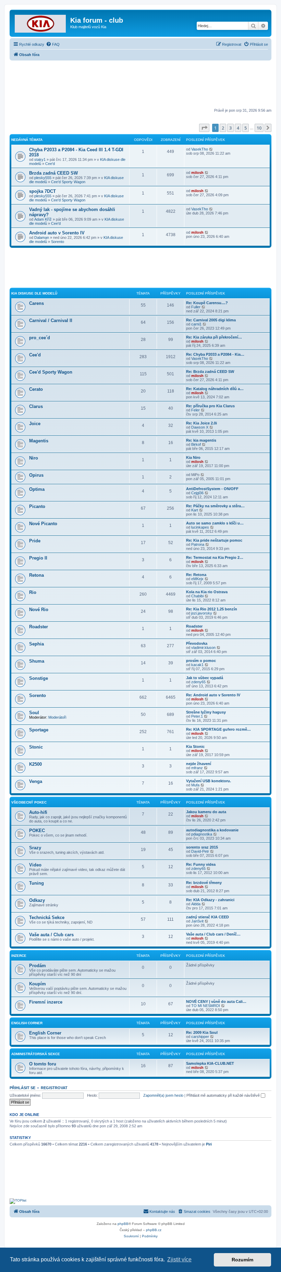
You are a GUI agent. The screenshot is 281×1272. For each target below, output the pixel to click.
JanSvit (197, 921)
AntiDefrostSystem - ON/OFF (212, 489)
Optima (37, 489)
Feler (195, 410)
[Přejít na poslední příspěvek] (211, 149)
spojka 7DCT (42, 191)
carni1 (196, 324)
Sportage (38, 729)
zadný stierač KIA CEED (207, 917)
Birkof (196, 444)
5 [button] (245, 128)
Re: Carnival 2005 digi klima (211, 320)
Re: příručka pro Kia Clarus (210, 406)
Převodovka (196, 643)
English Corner (45, 1033)
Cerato (36, 389)
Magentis (38, 440)
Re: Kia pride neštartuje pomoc (214, 540)
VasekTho (199, 149)
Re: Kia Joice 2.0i (201, 423)
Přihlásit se (22, 1088)
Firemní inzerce (45, 1002)
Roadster (38, 626)
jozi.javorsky (201, 613)
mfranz (197, 768)
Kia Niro (193, 457)
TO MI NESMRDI (205, 1006)
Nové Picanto (43, 523)
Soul (34, 712)
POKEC (37, 830)
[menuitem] (53, 44)
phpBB (123, 1224)
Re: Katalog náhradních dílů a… (215, 389)
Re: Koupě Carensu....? (207, 303)
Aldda (195, 904)
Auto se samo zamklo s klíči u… (215, 523)
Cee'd (50, 164)
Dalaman (41, 237)
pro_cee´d (39, 337)
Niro (33, 458)
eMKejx (197, 579)
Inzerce (18, 956)
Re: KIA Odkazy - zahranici (210, 900)
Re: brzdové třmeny (204, 883)
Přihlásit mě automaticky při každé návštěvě (223, 1095)
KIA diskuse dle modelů (34, 293)
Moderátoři (57, 717)
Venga (35, 781)
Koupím (37, 983)
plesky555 (42, 178)
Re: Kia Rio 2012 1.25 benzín (211, 609)
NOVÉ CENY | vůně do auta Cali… (216, 1001)
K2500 (35, 764)
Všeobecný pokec (29, 802)
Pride (34, 540)
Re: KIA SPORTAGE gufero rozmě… (218, 729)
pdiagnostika (201, 834)
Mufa (195, 785)
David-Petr (200, 851)
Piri (209, 1144)
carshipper (200, 1037)
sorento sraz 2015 (202, 847)
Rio (32, 592)
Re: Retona (196, 575)
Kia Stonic (195, 746)
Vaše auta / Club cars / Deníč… (213, 934)
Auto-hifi (38, 812)
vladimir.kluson (203, 647)
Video (35, 864)
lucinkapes (200, 527)
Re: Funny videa (201, 864)
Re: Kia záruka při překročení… (214, 337)
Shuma (36, 661)
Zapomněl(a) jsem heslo (163, 1095)
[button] (204, 128)
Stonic (36, 747)
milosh (197, 172)
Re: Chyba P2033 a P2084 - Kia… (215, 354)
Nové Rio (38, 609)
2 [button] (223, 128)
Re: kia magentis (201, 440)
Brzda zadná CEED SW (53, 173)
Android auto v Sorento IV (57, 232)
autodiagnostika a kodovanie (212, 830)
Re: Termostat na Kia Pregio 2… (214, 557)
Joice (34, 423)
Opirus (36, 475)
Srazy (35, 847)
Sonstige (38, 678)
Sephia (36, 643)
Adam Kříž (43, 219)
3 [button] (230, 128)
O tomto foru (42, 1063)
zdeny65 (198, 682)
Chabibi (197, 596)
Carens (36, 303)
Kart (194, 510)
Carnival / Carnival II (50, 320)
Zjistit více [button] (179, 1259)
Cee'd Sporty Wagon (68, 182)
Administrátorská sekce (35, 1054)
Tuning (36, 883)
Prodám (37, 965)
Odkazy (37, 900)
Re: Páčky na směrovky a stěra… (215, 506)
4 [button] (238, 128)
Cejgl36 (197, 493)
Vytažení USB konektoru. (208, 781)
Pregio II (38, 558)
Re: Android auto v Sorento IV (213, 695)
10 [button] (259, 128)
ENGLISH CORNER (26, 1023)
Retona (36, 575)
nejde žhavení (198, 764)
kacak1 (197, 665)
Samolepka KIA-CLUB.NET (210, 1063)
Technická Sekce (46, 917)
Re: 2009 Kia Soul (202, 1032)
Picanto (37, 506)
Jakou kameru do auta (206, 812)
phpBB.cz (153, 1230)
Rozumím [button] (242, 1259)
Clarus (36, 406)
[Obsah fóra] (40, 22)
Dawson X (199, 427)
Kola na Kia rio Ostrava (207, 592)
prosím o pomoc (201, 661)
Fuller (195, 307)
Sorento (57, 242)
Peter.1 (197, 716)
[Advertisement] (140, 84)
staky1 (40, 159)
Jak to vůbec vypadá (204, 678)
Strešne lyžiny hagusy (206, 712)
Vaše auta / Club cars (51, 934)
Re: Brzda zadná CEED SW (210, 371)
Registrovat (54, 1088)
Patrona (197, 544)
